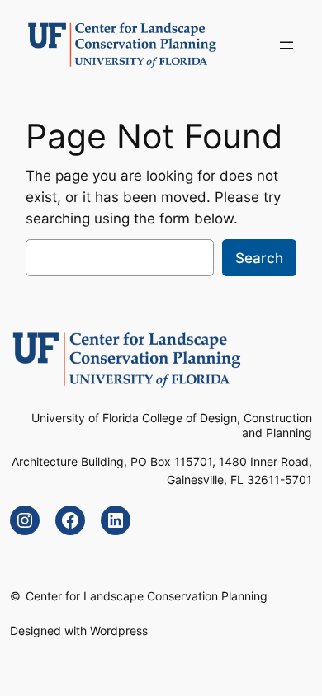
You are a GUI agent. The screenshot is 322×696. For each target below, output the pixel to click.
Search (259, 258)
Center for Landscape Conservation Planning (147, 596)
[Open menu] (286, 45)
